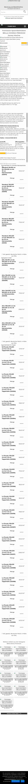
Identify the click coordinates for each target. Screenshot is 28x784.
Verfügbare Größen (6, 258)
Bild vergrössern (4, 42)
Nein (22, 781)
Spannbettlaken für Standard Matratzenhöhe (13, 165)
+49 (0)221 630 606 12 (13, 8)
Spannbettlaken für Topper (8, 345)
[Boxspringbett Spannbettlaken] (14, 0)
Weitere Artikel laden (14, 713)
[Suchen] (25, 11)
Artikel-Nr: (23, 44)
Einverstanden (15, 781)
